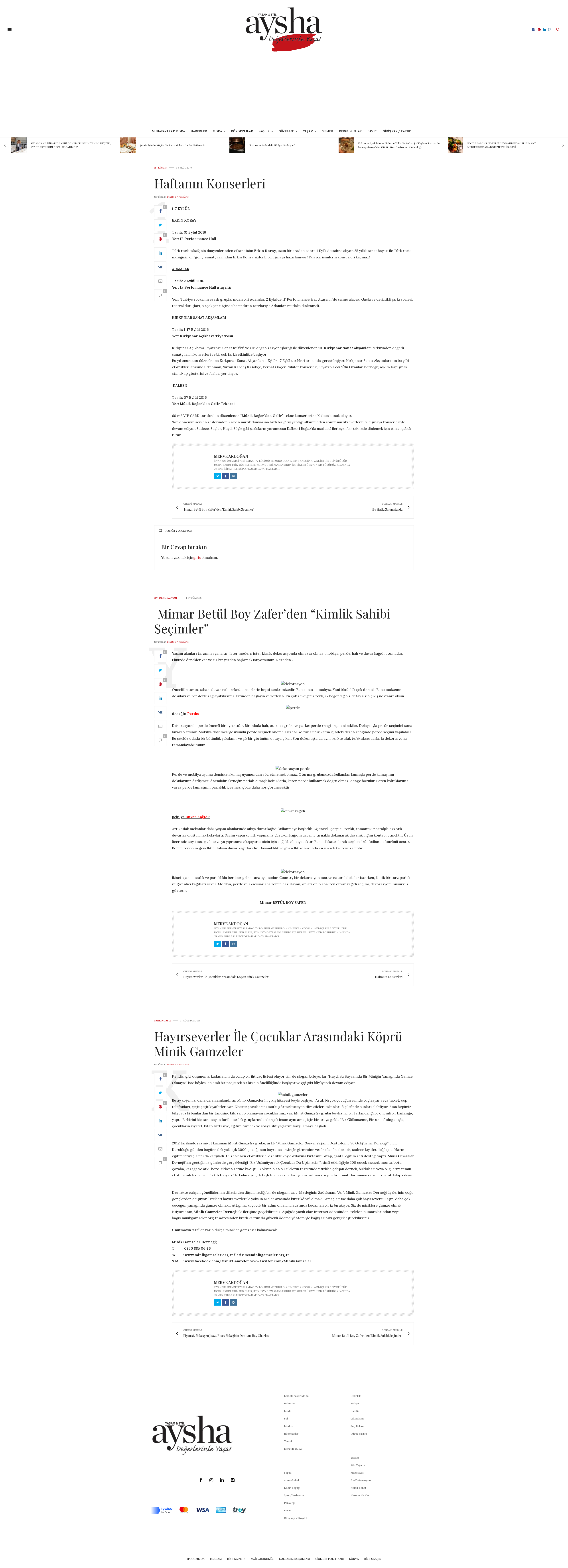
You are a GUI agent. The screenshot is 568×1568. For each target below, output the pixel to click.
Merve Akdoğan (178, 196)
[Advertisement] (284, 92)
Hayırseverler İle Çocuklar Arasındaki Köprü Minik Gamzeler (278, 1043)
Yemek (327, 131)
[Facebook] (200, 1480)
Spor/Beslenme (294, 1495)
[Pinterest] (232, 1480)
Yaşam (355, 1457)
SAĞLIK (264, 131)
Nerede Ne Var (360, 1495)
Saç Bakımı (357, 1426)
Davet (288, 1510)
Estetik (355, 1411)
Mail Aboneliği (262, 1558)
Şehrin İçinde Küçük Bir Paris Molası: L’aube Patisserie (63, 145)
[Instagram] (211, 1480)
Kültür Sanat (358, 1487)
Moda (287, 1411)
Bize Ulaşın (372, 1558)
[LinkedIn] (221, 1480)
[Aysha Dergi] (284, 29)
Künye (354, 1558)
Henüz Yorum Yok (179, 530)
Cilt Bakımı (357, 1418)
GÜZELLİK (286, 131)
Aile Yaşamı (358, 1465)
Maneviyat (357, 1472)
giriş (197, 557)
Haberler (199, 131)
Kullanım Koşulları (294, 1558)
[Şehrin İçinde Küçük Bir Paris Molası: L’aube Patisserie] (19, 145)
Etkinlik (160, 168)
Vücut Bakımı (359, 1433)
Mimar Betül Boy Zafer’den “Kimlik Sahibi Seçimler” (272, 620)
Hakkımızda (196, 1558)
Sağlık (287, 1472)
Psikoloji (289, 1503)
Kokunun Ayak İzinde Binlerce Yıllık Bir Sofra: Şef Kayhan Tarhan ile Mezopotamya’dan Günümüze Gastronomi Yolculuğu (290, 145)
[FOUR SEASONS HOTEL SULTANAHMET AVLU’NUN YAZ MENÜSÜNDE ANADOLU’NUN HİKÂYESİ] (346, 145)
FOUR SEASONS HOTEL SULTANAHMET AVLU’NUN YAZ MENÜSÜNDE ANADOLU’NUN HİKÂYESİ (392, 145)
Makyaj (355, 1403)
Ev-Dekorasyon (165, 598)
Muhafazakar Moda (168, 131)
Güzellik (356, 1396)
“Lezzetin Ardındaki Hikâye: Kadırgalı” (163, 145)
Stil (286, 1418)
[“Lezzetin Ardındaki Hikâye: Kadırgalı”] (128, 145)
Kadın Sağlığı (292, 1487)
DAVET (372, 131)
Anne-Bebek (292, 1480)
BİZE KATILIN (236, 1558)
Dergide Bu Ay (350, 131)
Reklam (216, 1558)
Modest (289, 1426)
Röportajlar (242, 131)
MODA (217, 131)
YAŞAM (308, 131)
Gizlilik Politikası (329, 1558)
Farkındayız (162, 1020)
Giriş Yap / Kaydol (398, 131)
